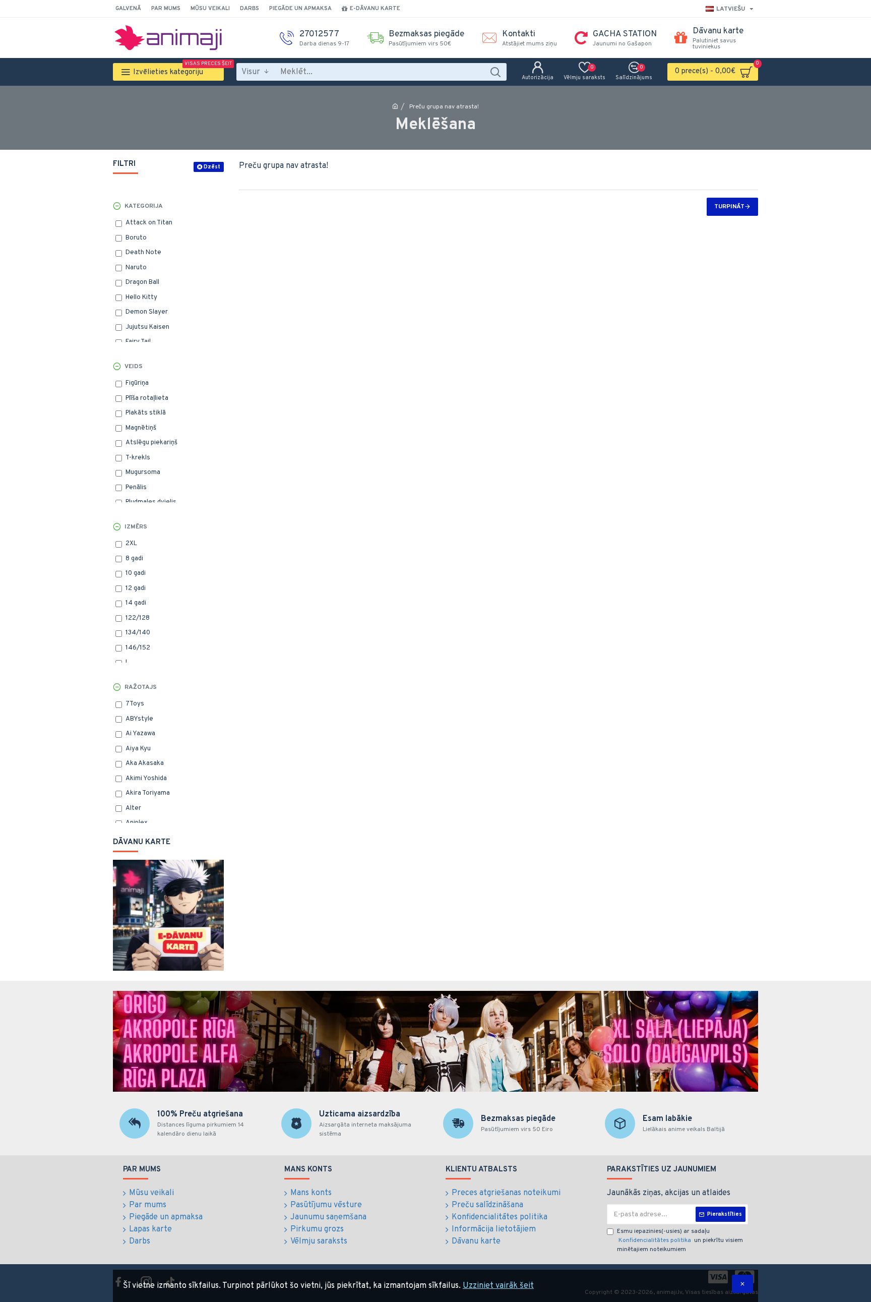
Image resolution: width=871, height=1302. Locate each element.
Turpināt (729, 207)
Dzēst (212, 166)
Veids (134, 367)
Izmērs (136, 527)
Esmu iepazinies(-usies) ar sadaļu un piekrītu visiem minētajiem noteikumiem (680, 1240)
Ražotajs (141, 687)
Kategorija (144, 206)
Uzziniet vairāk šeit (498, 1286)
